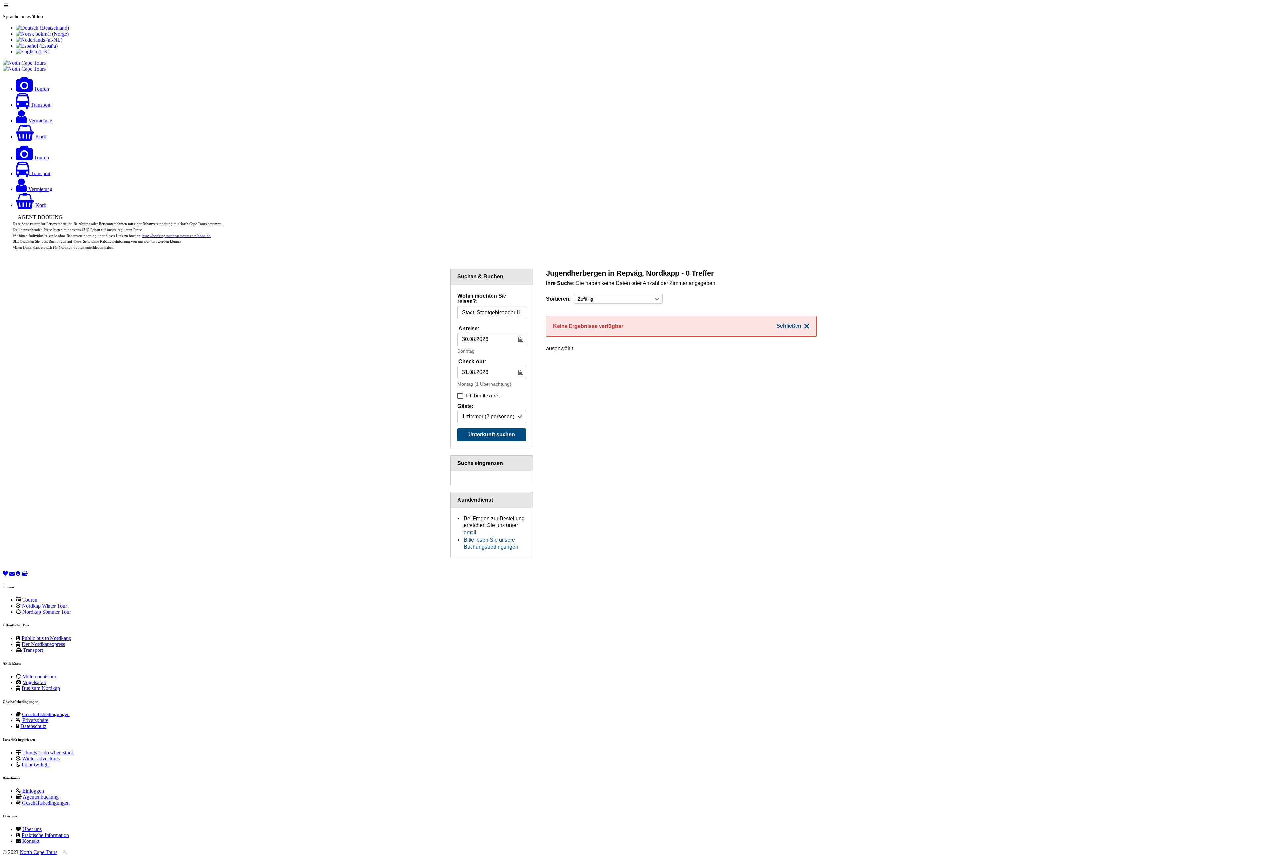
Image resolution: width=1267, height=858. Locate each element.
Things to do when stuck (48, 752)
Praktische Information (45, 835)
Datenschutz (33, 726)
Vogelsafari (34, 682)
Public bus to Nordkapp (46, 638)
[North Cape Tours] (24, 63)
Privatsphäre (35, 720)
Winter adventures (41, 758)
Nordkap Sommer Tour (46, 612)
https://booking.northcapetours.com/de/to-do (176, 236)
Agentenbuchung (41, 797)
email (470, 532)
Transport (33, 650)
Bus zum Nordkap (41, 688)
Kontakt (30, 841)
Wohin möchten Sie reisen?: (481, 298)
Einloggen (33, 791)
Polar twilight (36, 764)
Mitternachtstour (39, 676)
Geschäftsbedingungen (46, 714)
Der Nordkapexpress (43, 644)
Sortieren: (558, 299)
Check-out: (472, 361)
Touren (29, 600)
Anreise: (468, 328)
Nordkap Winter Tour (44, 606)
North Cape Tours (38, 852)
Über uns (32, 829)
